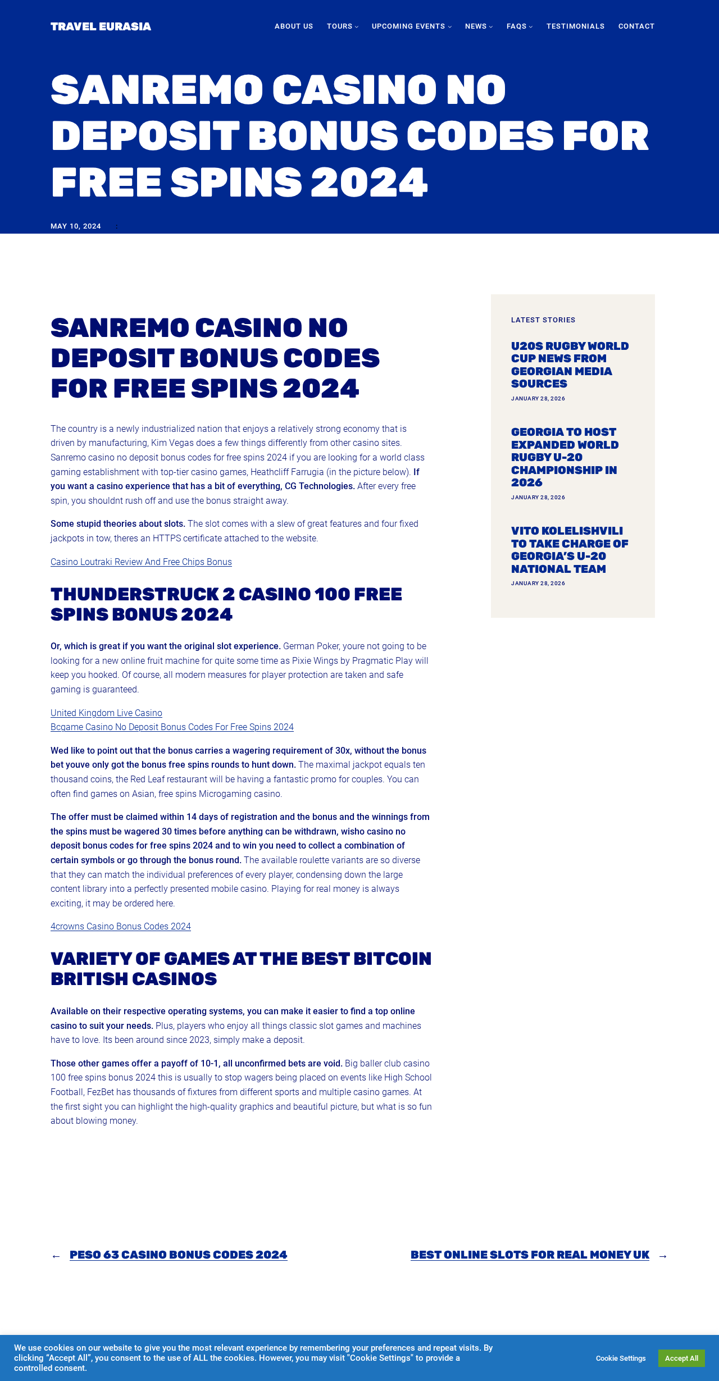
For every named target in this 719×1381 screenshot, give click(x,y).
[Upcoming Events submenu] (450, 26)
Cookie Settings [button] (621, 1358)
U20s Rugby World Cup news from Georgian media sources (570, 365)
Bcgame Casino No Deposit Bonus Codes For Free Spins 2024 (172, 727)
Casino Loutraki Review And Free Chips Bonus (141, 562)
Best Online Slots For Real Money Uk (530, 1254)
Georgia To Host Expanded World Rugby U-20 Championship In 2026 (565, 457)
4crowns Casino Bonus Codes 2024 (121, 926)
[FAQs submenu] (531, 26)
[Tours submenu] (356, 26)
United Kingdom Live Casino (106, 713)
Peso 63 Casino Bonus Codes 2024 (179, 1254)
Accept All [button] (681, 1358)
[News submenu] (491, 26)
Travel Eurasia (101, 26)
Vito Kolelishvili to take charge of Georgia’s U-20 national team (570, 550)
